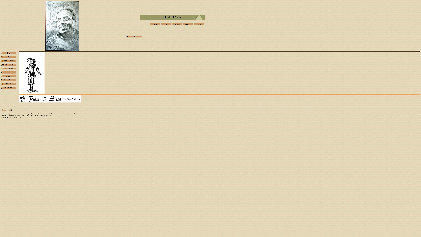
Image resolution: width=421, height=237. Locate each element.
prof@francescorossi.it (14, 114)
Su (10, 110)
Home (4, 110)
